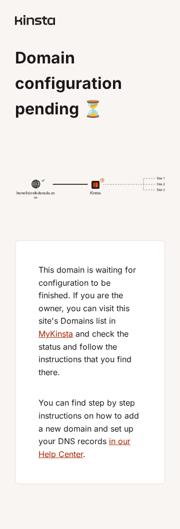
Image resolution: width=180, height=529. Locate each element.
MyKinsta (55, 334)
